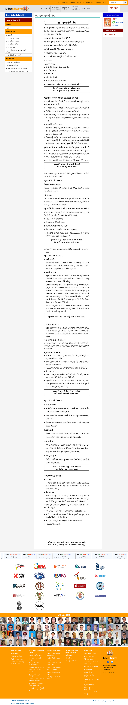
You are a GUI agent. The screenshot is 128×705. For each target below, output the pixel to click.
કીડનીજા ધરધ (86, 8)
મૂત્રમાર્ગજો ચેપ (88, 669)
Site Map (13, 701)
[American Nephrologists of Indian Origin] (40, 605)
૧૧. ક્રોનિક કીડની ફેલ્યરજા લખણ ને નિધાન (17, 71)
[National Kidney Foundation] (60, 566)
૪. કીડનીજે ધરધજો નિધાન (12, 44)
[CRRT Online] (100, 596)
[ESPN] (100, 566)
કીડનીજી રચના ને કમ (16, 656)
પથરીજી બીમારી (88, 672)
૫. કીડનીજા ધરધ (10, 47)
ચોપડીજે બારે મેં (80, 2)
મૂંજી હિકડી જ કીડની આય (91, 666)
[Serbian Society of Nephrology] (100, 586)
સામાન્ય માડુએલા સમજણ (36, 655)
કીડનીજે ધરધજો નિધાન (17, 659)
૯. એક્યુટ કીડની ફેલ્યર (12, 65)
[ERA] (40, 566)
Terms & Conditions (23, 701)
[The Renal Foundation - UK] (60, 576)
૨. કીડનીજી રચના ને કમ (12, 38)
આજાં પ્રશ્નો (72, 2)
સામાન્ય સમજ (14, 653)
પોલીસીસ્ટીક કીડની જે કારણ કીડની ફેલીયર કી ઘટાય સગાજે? (36, 669)
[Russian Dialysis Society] (19, 586)
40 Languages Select (114, 8)
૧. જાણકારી (9, 35)
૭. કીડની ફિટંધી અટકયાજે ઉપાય (14, 55)
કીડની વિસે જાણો (45, 8)
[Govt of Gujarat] (19, 605)
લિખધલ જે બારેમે (89, 2)
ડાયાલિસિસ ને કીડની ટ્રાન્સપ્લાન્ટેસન (75, 8)
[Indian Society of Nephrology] (40, 586)
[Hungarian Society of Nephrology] (19, 596)
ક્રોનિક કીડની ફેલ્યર (66, 8)
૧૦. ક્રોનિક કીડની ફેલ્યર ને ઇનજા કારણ (16, 68)
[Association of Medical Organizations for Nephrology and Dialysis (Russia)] (100, 576)
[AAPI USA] (40, 576)
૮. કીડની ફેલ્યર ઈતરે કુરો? (13, 62)
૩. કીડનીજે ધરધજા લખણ (12, 41)
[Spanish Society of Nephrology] (80, 576)
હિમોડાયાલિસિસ (69, 655)
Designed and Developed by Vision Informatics (22, 703)
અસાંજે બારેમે (65, 2)
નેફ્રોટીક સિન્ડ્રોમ (89, 684)
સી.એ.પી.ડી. (68, 658)
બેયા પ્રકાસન (98, 2)
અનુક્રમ (8, 28)
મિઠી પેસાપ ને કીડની (89, 659)
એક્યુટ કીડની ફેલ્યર (89, 656)
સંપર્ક (104, 2)
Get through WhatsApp (117, 23)
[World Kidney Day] (19, 566)
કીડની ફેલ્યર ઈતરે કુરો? (90, 653)
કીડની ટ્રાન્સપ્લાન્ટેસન (71, 661)
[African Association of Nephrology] (40, 596)
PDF (116, 19)
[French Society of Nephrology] (60, 586)
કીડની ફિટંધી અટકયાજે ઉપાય (55, 8)
